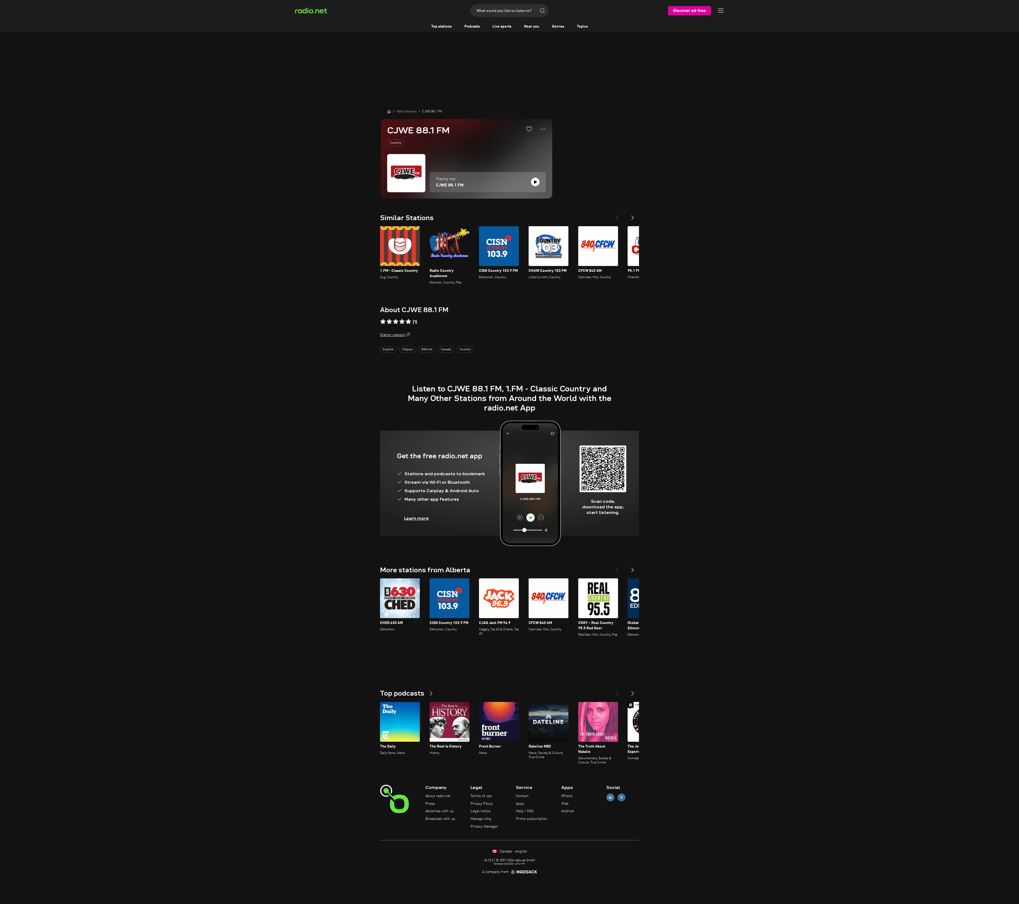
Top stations (441, 26)
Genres (558, 26)
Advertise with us (439, 811)
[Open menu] (721, 10)
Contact (522, 796)
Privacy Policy (481, 804)
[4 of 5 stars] (402, 321)
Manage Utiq (480, 819)
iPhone (566, 796)
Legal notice (480, 811)
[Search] (542, 10)
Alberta (426, 349)
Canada (446, 349)
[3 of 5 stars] (395, 321)
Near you (531, 26)
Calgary (407, 349)
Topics (582, 26)
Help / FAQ (524, 811)
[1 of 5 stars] (383, 321)
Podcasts (472, 26)
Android (567, 811)
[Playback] (535, 182)
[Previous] (617, 215)
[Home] (389, 111)
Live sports (502, 26)
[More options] (543, 129)
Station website (392, 335)
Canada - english (512, 851)
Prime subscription (531, 819)
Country (395, 143)
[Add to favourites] (529, 129)
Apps (520, 804)
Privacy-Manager (484, 826)
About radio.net (438, 796)
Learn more (416, 518)
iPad (564, 804)
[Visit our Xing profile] (621, 797)
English (388, 349)
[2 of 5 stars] (389, 321)
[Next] (632, 215)
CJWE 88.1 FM (450, 185)
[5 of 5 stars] (408, 321)
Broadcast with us (440, 819)
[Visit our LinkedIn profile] (610, 797)
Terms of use (481, 796)
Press (430, 804)
